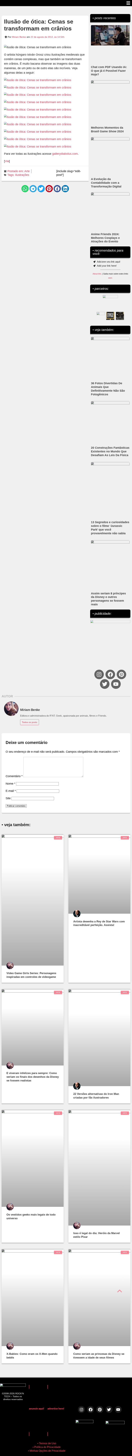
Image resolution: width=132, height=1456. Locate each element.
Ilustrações (22, 174)
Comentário (14, 776)
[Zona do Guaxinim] (120, 316)
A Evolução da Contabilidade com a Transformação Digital (106, 182)
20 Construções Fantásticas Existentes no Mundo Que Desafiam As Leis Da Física (110, 451)
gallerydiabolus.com (65, 153)
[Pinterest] (121, 674)
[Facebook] (110, 674)
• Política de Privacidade (47, 1447)
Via (7, 161)
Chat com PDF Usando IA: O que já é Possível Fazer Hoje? (109, 70)
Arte (27, 171)
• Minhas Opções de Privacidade (46, 1450)
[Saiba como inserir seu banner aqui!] (101, 316)
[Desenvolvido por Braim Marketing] (115, 1423)
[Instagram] (99, 674)
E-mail (11, 790)
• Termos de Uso (46, 1443)
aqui (110, 278)
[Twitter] (104, 684)
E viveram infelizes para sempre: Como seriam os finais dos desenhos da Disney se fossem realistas (32, 1077)
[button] (25, 188)
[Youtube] (116, 684)
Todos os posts (29, 722)
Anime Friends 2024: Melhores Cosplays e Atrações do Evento (105, 238)
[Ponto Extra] (110, 316)
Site (8, 798)
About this (97, 274)
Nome (10, 783)
